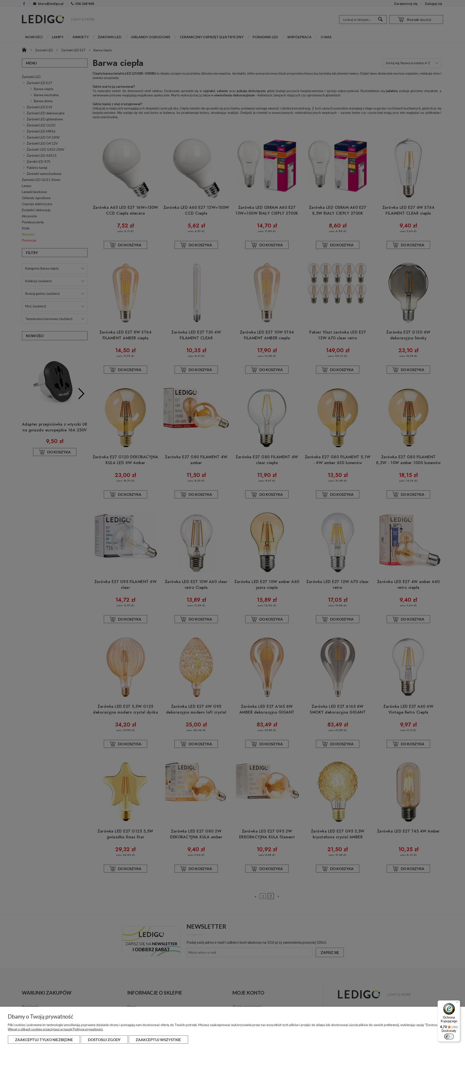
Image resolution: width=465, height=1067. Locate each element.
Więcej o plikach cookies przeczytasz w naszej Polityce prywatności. (55, 1029)
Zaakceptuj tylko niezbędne (44, 1039)
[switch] (449, 1036)
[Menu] (457, 1003)
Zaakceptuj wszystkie (158, 1039)
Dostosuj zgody (104, 1039)
